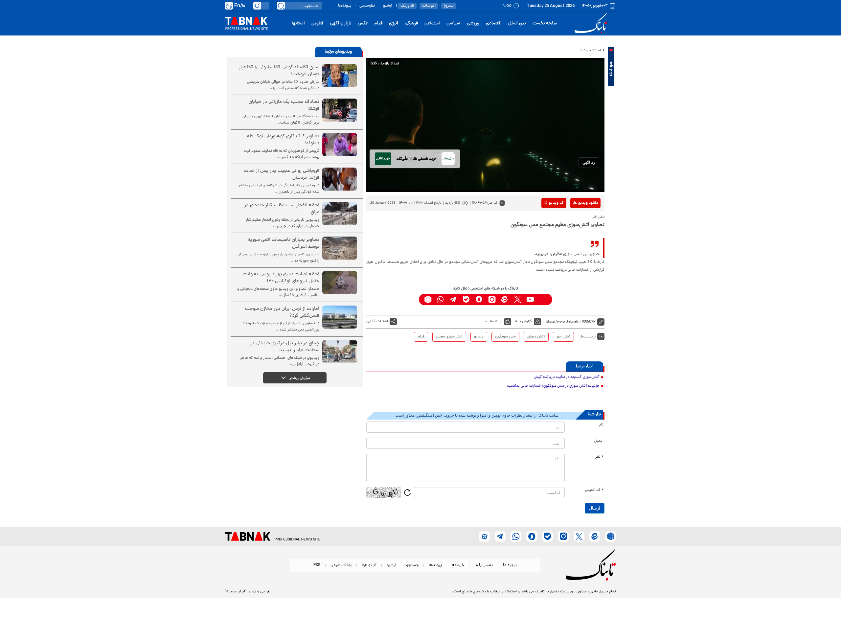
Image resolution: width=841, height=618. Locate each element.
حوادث (585, 51)
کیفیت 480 (578, 230)
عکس (363, 23)
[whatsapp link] (441, 299)
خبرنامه (458, 565)
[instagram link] (492, 299)
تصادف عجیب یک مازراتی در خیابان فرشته (284, 105)
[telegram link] (453, 299)
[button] (588, 162)
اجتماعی (432, 23)
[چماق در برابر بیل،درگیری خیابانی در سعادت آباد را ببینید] (339, 351)
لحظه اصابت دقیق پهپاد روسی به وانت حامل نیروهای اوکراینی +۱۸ (281, 278)
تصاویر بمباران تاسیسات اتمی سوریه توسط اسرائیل (283, 243)
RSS (316, 565)
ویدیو (479, 337)
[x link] (517, 299)
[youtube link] (530, 299)
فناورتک (407, 6)
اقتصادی (494, 23)
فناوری (317, 23)
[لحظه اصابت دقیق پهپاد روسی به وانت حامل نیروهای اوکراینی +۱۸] (339, 282)
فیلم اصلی (577, 220)
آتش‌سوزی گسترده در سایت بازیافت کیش (567, 377)
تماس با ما (483, 565)
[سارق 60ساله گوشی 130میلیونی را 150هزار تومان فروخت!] (339, 75)
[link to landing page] (592, 23)
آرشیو (387, 6)
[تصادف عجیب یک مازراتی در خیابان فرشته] (339, 110)
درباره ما (510, 565)
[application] (485, 125)
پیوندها (344, 6)
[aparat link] (543, 299)
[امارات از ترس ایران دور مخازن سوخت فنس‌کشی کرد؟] (339, 317)
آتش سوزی (536, 337)
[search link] (281, 6)
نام (601, 425)
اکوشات (429, 6)
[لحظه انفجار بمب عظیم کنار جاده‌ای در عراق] (339, 213)
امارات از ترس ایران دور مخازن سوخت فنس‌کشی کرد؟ (282, 312)
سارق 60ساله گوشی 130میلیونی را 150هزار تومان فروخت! (279, 71)
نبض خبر (563, 337)
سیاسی (453, 23)
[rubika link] (428, 299)
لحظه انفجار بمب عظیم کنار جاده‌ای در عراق (281, 209)
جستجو (412, 565)
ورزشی (473, 23)
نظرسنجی (367, 6)
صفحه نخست (545, 23)
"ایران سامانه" (235, 592)
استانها (298, 23)
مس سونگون (505, 337)
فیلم (378, 23)
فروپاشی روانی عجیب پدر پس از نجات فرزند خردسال (281, 174)
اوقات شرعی (341, 565)
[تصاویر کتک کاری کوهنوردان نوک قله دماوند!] (339, 144)
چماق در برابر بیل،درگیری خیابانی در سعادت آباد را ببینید (284, 347)
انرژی (393, 23)
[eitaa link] (505, 299)
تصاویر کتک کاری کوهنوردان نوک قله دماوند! (283, 140)
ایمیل (598, 441)
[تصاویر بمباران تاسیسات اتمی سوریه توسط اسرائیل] (339, 248)
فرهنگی (411, 23)
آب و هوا (369, 565)
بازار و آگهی (340, 23)
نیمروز (449, 6)
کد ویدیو (556, 203)
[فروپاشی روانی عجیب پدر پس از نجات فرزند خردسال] (339, 179)
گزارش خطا (523, 322)
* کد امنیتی (594, 490)
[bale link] (466, 299)
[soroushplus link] (479, 299)
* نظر (599, 457)
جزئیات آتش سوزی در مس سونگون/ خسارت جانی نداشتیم (553, 386)
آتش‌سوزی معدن (449, 337)
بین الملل (517, 23)
